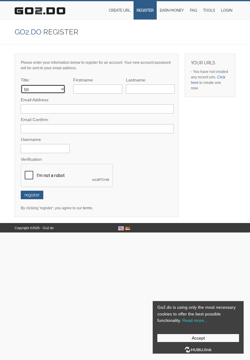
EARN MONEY (172, 10)
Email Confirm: (35, 119)
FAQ (193, 10)
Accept (198, 338)
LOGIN (226, 10)
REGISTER (145, 10)
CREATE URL (119, 10)
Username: (31, 139)
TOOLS (209, 10)
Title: (25, 79)
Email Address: (35, 99)
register (32, 195)
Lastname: (136, 79)
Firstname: (83, 79)
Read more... (195, 320)
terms (87, 208)
